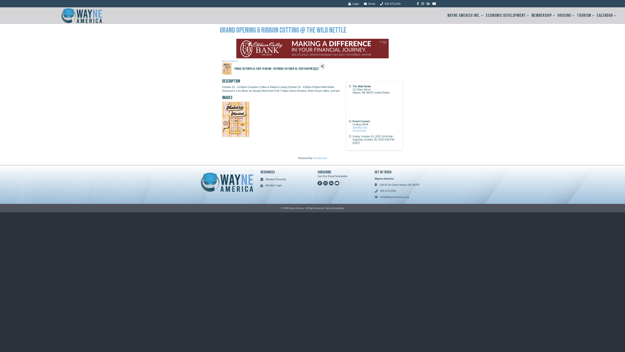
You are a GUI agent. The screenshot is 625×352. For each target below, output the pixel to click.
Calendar (605, 15)
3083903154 (360, 127)
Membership (542, 15)
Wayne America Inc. (463, 15)
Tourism (584, 15)
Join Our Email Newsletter (333, 176)
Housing (564, 15)
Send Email (359, 130)
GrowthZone (320, 158)
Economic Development (506, 15)
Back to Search (230, 61)
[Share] (322, 66)
